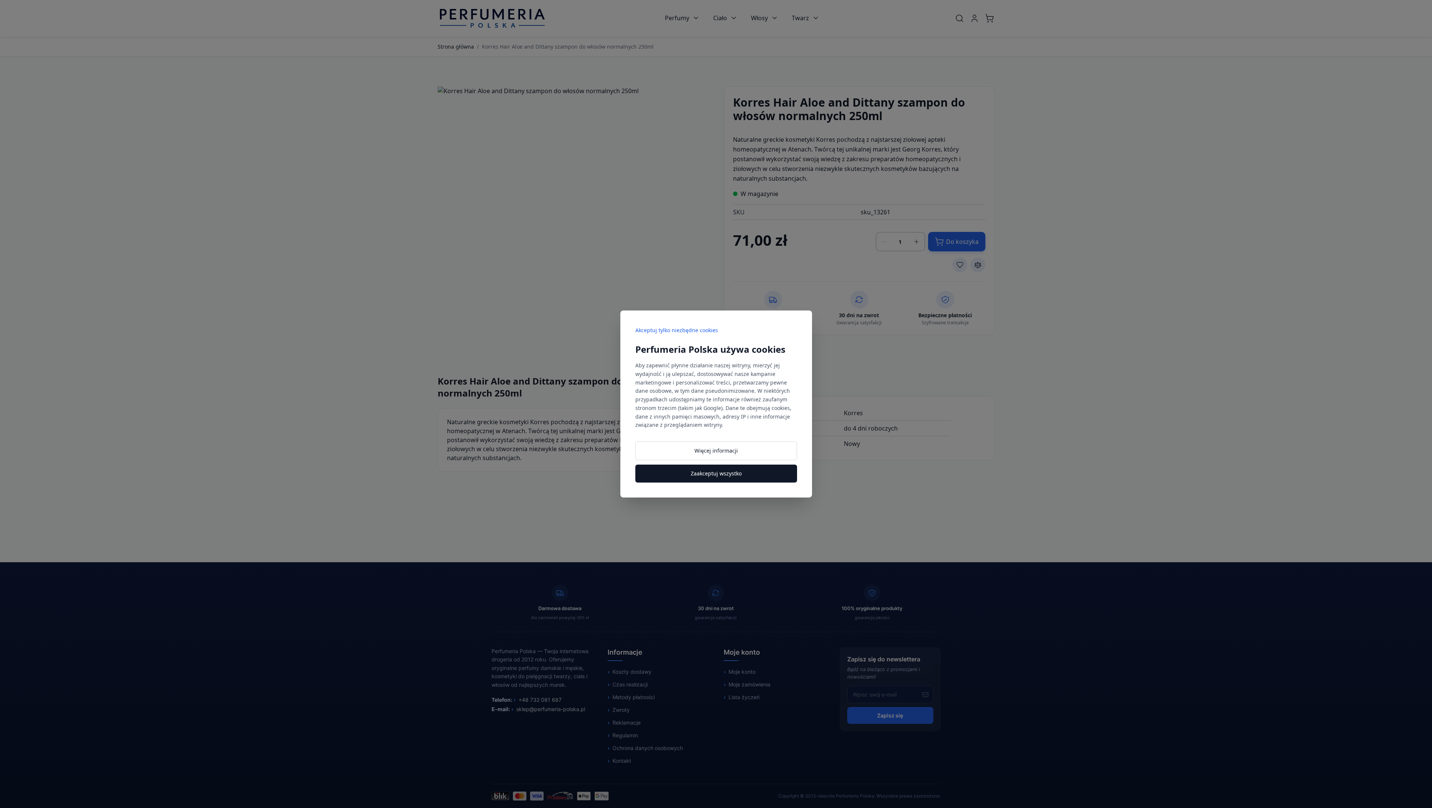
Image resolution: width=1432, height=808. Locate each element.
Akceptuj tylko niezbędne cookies (676, 330)
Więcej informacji (716, 450)
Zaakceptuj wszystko (716, 473)
